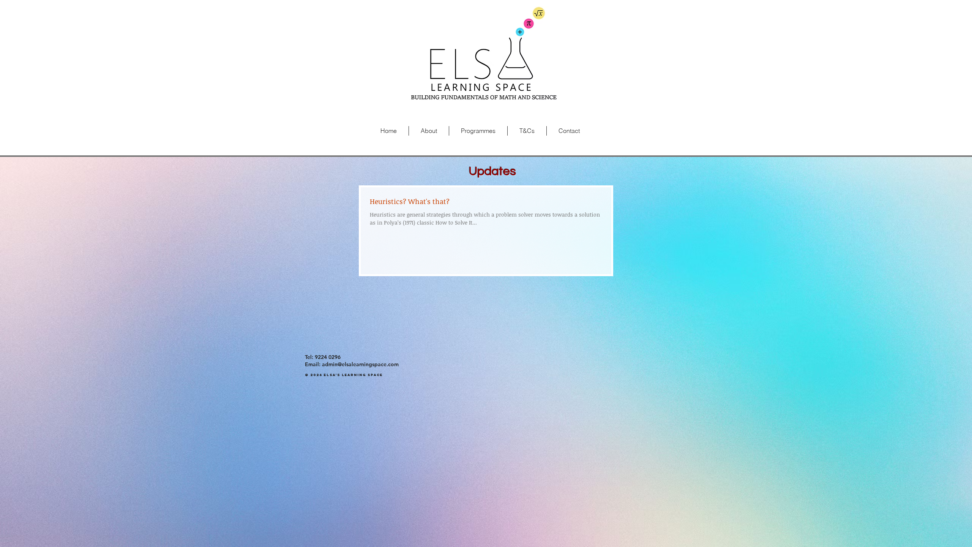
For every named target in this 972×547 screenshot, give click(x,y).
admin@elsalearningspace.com (360, 364)
